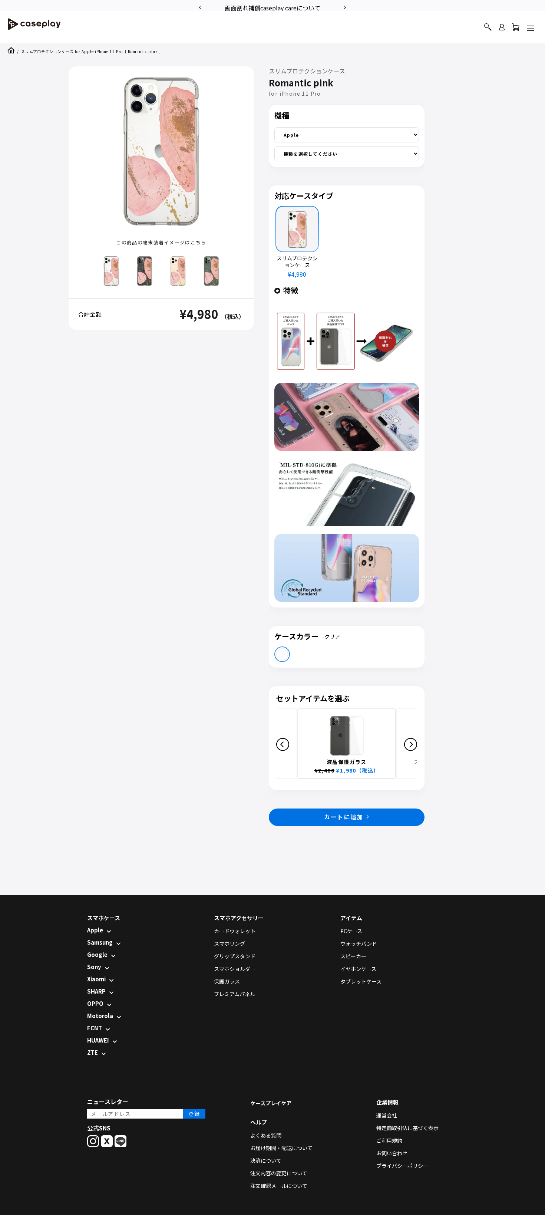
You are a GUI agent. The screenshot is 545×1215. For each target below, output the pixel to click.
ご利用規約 (389, 1140)
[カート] (515, 28)
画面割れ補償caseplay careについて (272, 7)
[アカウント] (502, 30)
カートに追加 (343, 816)
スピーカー (353, 956)
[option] (272, 6)
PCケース (351, 931)
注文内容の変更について (278, 1173)
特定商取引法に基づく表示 (407, 1128)
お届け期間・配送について (281, 1148)
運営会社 (386, 1115)
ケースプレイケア (270, 1103)
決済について (265, 1160)
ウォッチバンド (358, 943)
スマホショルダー (234, 968)
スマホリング (229, 943)
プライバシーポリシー (402, 1165)
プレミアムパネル (234, 994)
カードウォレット (234, 931)
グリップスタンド (234, 956)
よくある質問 (265, 1135)
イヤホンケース (358, 968)
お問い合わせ (391, 1153)
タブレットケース (361, 981)
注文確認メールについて (278, 1185)
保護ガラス (227, 981)
